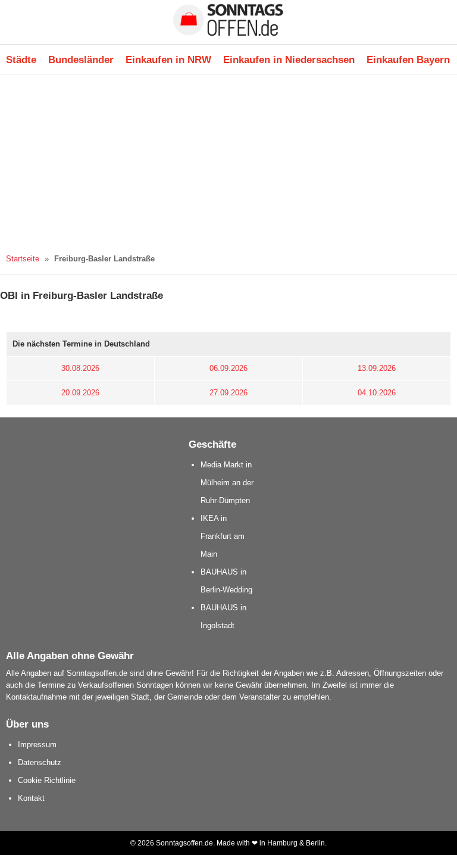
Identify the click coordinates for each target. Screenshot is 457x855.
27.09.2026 (228, 392)
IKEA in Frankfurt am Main (223, 536)
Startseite (22, 258)
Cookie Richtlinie (47, 780)
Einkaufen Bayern (408, 59)
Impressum (37, 744)
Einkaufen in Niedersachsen (289, 59)
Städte (21, 59)
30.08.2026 (80, 368)
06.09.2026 (228, 368)
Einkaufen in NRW (168, 59)
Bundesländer (81, 59)
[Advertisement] (228, 163)
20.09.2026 (80, 392)
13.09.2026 (377, 368)
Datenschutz (39, 762)
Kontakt (31, 798)
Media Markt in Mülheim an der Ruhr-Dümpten (227, 482)
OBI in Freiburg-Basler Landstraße (81, 295)
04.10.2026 (377, 392)
